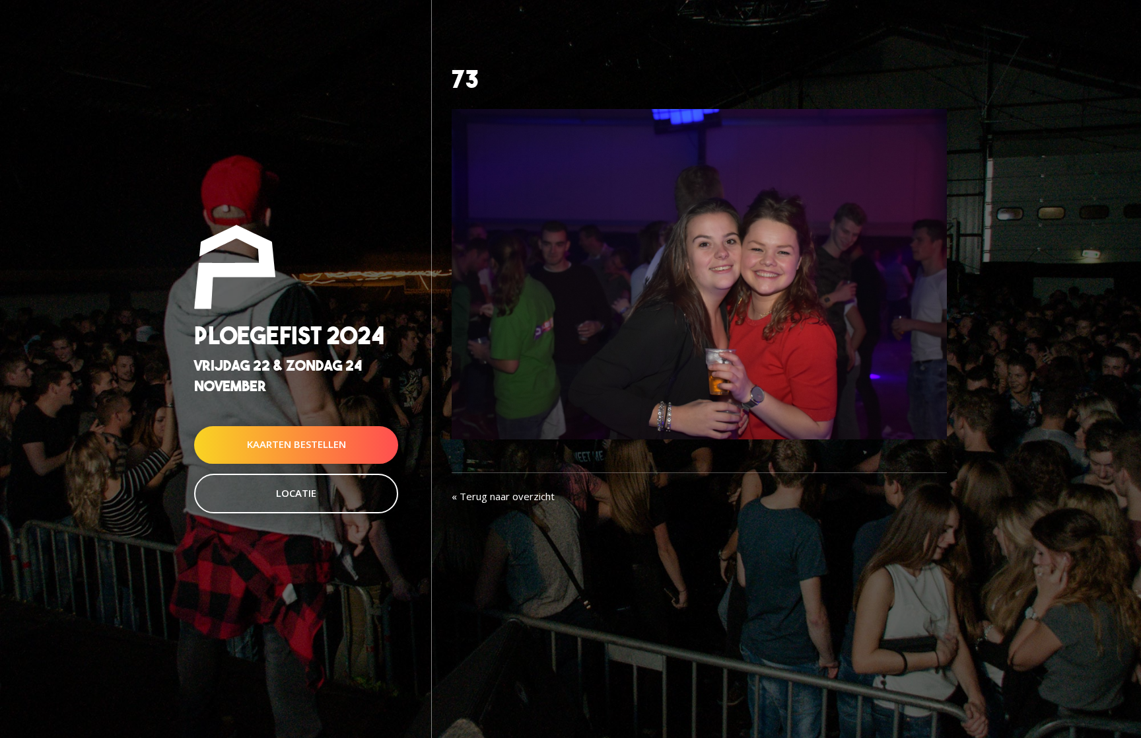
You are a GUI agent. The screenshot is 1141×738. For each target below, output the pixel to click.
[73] (699, 272)
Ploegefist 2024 (289, 335)
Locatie (296, 492)
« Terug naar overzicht (503, 496)
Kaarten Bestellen (296, 444)
